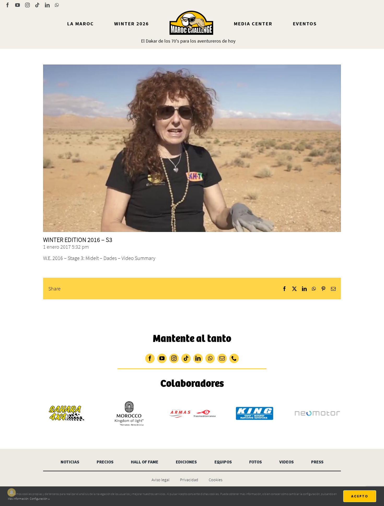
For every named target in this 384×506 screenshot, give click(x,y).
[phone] (234, 358)
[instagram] (174, 358)
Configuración (39, 499)
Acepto (359, 496)
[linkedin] (198, 358)
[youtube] (162, 358)
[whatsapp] (210, 358)
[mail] (222, 358)
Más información (18, 499)
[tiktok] (186, 358)
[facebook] (150, 358)
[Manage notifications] (11, 492)
